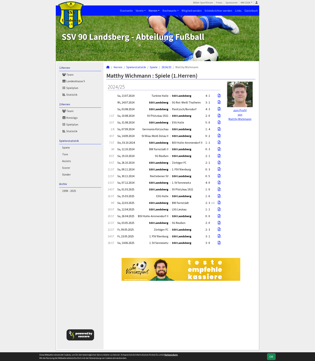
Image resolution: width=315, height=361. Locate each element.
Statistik (71, 94)
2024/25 (166, 67)
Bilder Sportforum (203, 2)
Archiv (63, 184)
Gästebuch (251, 10)
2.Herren (64, 104)
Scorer (66, 167)
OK (271, 356)
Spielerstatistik (69, 141)
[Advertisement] (278, 58)
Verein (139, 10)
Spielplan (72, 88)
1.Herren (64, 67)
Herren (153, 10)
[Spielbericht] (219, 95)
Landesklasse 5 (75, 81)
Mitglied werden (192, 10)
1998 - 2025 (69, 191)
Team (69, 74)
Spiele (66, 147)
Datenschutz (171, 354)
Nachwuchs (169, 10)
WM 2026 (245, 2)
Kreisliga (71, 117)
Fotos (219, 2)
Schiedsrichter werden (218, 10)
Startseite (126, 10)
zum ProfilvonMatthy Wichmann (239, 114)
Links (238, 10)
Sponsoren (231, 2)
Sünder (66, 174)
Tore (65, 154)
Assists (66, 161)
